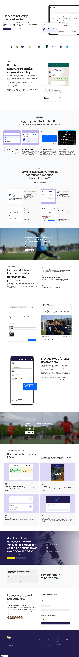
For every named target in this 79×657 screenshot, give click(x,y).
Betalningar (48, 637)
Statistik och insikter (41, 641)
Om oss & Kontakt (58, 637)
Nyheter (57, 642)
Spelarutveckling (40, 642)
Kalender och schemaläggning (49, 643)
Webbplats (48, 645)
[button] (17, 29)
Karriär (57, 639)
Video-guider (67, 637)
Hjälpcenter (66, 639)
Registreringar (49, 639)
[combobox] (4, 656)
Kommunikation (49, 641)
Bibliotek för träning (41, 639)
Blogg (57, 641)
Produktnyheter (58, 644)
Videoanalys (40, 637)
